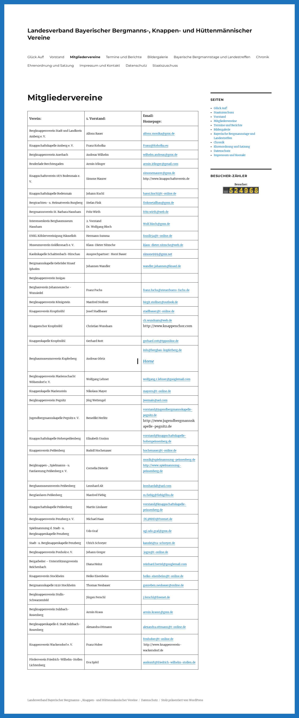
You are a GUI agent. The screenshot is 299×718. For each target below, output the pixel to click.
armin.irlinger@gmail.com (160, 164)
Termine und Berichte (124, 57)
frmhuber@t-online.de (158, 639)
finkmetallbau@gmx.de (158, 203)
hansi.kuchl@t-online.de (159, 193)
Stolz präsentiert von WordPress (182, 700)
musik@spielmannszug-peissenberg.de (169, 459)
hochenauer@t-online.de (159, 450)
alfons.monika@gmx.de (159, 133)
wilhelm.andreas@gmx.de (160, 155)
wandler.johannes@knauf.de (162, 266)
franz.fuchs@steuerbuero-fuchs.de (166, 290)
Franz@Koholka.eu (155, 145)
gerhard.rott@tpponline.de (160, 341)
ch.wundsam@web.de (157, 320)
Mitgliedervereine (85, 57)
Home (148, 361)
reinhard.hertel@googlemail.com (165, 564)
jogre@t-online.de (156, 552)
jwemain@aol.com (155, 400)
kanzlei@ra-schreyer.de (159, 543)
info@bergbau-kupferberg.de (162, 350)
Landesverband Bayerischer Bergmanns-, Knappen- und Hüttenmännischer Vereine (82, 700)
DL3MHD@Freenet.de (158, 519)
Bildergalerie (157, 57)
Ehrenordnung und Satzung (50, 65)
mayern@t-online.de (157, 391)
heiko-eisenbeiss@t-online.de (163, 576)
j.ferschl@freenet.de (156, 597)
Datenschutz (136, 65)
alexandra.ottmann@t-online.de (164, 627)
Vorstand (57, 57)
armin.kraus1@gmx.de (158, 612)
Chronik (262, 57)
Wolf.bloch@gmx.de (156, 224)
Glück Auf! (35, 57)
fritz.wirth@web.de (155, 212)
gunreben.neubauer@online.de (163, 585)
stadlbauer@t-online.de (158, 311)
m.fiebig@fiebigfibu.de (158, 495)
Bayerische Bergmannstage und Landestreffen (212, 57)
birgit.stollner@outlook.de (160, 302)
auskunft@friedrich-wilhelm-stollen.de (169, 662)
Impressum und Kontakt (100, 65)
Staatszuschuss (165, 65)
